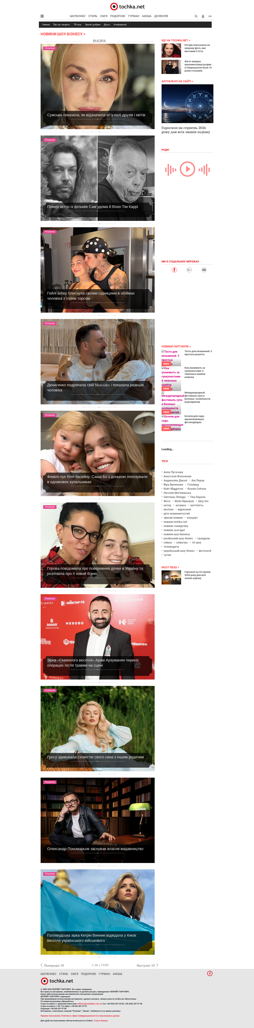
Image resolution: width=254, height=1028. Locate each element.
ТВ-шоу (77, 24)
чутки (167, 555)
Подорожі (117, 16)
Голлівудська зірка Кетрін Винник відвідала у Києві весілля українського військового (91, 938)
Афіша (147, 16)
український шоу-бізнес (179, 550)
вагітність (196, 505)
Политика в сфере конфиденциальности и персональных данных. (90, 1016)
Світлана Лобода (175, 497)
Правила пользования (50, 1016)
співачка (182, 542)
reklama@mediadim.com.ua (89, 1004)
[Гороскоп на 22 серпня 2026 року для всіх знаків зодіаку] (171, 577)
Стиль (92, 16)
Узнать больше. (101, 1021)
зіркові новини (173, 517)
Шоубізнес (78, 16)
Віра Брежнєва (173, 484)
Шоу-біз (203, 501)
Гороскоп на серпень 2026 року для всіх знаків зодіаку (186, 129)
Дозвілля (161, 16)
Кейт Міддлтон (173, 488)
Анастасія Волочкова (177, 476)
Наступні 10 (146, 965)
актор (167, 505)
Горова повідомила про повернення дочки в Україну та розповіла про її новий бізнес (95, 571)
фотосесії (205, 550)
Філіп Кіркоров (184, 501)
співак (168, 542)
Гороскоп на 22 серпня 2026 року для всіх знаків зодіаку (197, 575)
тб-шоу (196, 542)
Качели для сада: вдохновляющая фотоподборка (195, 419)
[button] (203, 16)
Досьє (107, 24)
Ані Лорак (197, 480)
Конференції (120, 24)
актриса (181, 505)
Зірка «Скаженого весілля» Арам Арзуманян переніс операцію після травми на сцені (93, 662)
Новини (46, 24)
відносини (184, 509)
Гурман (133, 16)
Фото (167, 501)
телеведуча (171, 546)
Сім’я (103, 16)
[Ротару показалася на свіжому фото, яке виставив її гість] (171, 50)
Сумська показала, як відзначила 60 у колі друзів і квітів (96, 114)
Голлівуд (193, 484)
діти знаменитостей (177, 513)
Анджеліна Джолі (175, 480)
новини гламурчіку (176, 526)
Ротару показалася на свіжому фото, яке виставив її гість (197, 48)
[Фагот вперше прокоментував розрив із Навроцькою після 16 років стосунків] (171, 67)
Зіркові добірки (92, 24)
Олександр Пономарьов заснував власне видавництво (95, 848)
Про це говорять (61, 24)
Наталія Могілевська (177, 493)
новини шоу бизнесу (177, 534)
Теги (165, 461)
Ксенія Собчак (196, 488)
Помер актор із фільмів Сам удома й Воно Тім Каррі (92, 206)
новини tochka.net (175, 521)
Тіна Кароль (198, 497)
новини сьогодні (174, 530)
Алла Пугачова (173, 472)
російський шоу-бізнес (178, 538)
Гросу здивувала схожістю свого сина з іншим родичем (95, 756)
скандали (203, 538)
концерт (192, 517)
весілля (168, 509)
